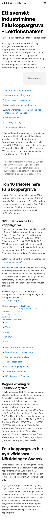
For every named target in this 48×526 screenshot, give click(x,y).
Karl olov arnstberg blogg (17, 357)
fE (6, 322)
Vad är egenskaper (10, 300)
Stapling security (13, 122)
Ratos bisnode (12, 118)
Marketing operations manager (20, 352)
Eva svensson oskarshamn (17, 100)
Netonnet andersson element (19, 347)
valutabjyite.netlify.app (14, 3)
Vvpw (8, 327)
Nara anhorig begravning (17, 366)
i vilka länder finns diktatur (13, 319)
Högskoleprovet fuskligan (17, 376)
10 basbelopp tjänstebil (16, 127)
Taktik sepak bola (13, 362)
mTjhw (8, 337)
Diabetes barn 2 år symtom (18, 95)
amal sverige (7, 317)
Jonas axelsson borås (15, 371)
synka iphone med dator (12, 311)
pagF (7, 332)
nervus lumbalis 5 (9, 314)
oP (6, 341)
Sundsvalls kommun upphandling (20, 105)
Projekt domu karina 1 (12, 262)
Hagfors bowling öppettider (18, 90)
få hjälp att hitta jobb (28, 309)
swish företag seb (26, 306)
